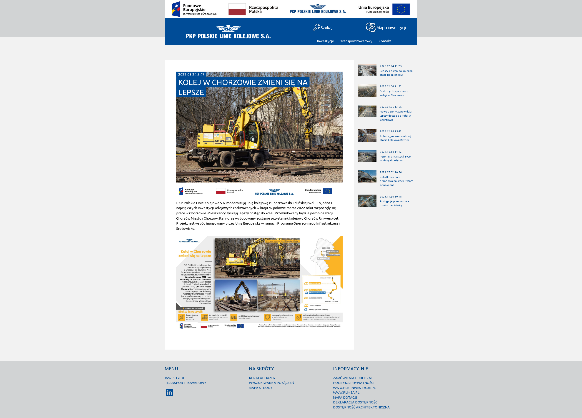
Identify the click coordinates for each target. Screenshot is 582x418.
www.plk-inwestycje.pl (354, 388)
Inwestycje (325, 41)
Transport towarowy (356, 41)
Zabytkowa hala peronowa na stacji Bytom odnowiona (396, 180)
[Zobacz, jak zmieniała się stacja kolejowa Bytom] (367, 140)
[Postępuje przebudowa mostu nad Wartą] (367, 205)
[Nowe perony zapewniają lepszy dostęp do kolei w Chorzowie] (367, 115)
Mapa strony (260, 388)
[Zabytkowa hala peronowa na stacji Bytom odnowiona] (367, 180)
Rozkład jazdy (262, 378)
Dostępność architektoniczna (361, 407)
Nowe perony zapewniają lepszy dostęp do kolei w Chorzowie (395, 115)
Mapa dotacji (345, 397)
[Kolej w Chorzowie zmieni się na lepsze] (259, 181)
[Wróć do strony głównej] (228, 31)
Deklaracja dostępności (355, 402)
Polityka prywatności (353, 383)
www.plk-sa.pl (346, 392)
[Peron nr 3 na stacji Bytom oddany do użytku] (367, 160)
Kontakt (385, 41)
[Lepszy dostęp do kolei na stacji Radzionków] (367, 74)
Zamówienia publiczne (353, 378)
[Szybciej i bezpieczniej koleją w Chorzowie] (367, 95)
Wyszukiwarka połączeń (271, 383)
